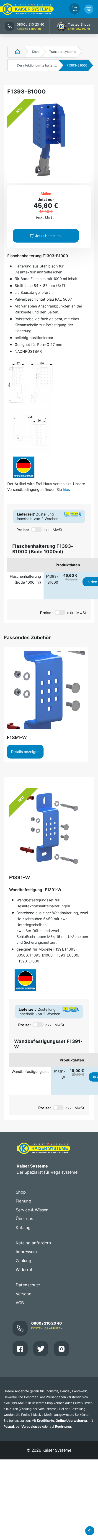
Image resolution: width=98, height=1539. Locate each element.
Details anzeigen (25, 751)
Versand (23, 1293)
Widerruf (24, 1269)
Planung (23, 1201)
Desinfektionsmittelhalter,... (37, 65)
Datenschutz (28, 1284)
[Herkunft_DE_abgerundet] (23, 467)
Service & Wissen (32, 1210)
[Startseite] (14, 52)
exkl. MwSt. (53, 529)
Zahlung (23, 1260)
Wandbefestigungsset (30, 1071)
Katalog (23, 1227)
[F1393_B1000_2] (30, 382)
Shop (36, 51)
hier (66, 489)
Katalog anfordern (33, 1242)
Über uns (24, 1218)
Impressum (26, 1251)
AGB (20, 1302)
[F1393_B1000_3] (30, 431)
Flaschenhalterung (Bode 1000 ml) (25, 579)
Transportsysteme (62, 51)
